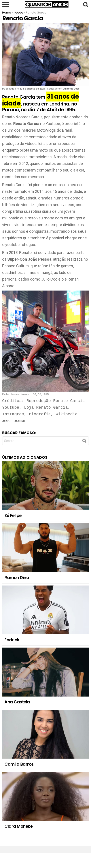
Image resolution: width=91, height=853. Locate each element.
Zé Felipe (13, 516)
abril (21, 421)
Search (85, 4)
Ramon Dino (16, 578)
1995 (9, 421)
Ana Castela (17, 702)
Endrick (11, 640)
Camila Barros (19, 764)
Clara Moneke (18, 826)
